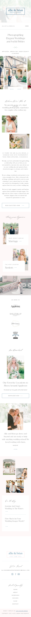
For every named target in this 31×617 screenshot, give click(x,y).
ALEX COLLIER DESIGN (22, 610)
